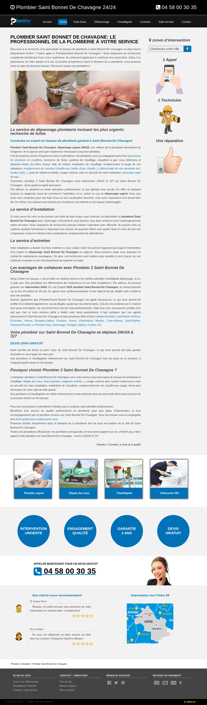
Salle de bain (30, 690)
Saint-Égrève (132, 320)
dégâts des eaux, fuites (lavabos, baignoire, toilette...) (54, 381)
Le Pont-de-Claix (41, 325)
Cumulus (17, 690)
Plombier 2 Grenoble (20, 664)
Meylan (100, 320)
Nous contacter (67, 690)
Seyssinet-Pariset (20, 325)
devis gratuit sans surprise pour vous (37, 419)
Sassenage (59, 325)
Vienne (28, 320)
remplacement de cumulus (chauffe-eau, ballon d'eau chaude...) (60, 168)
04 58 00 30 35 (179, 7)
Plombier (32, 686)
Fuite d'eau (18, 681)
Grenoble (109, 316)
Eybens (82, 325)
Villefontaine (86, 320)
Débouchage (32, 681)
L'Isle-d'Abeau (114, 320)
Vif (99, 325)
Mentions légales (68, 686)
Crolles (92, 325)
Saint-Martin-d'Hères (128, 316)
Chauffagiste (19, 686)
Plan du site (66, 681)
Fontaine (61, 320)
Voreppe (72, 325)
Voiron (72, 320)
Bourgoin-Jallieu (44, 320)
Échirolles (16, 320)
